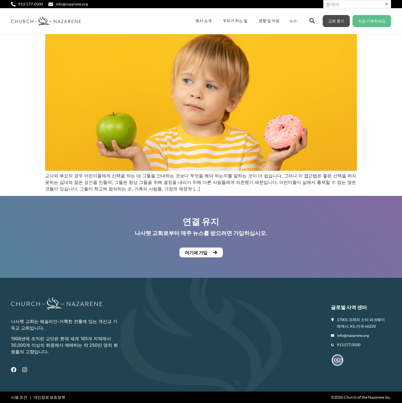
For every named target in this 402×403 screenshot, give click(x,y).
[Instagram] (24, 369)
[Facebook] (13, 369)
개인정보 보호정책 (49, 397)
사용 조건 (19, 397)
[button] (201, 252)
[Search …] (312, 20)
